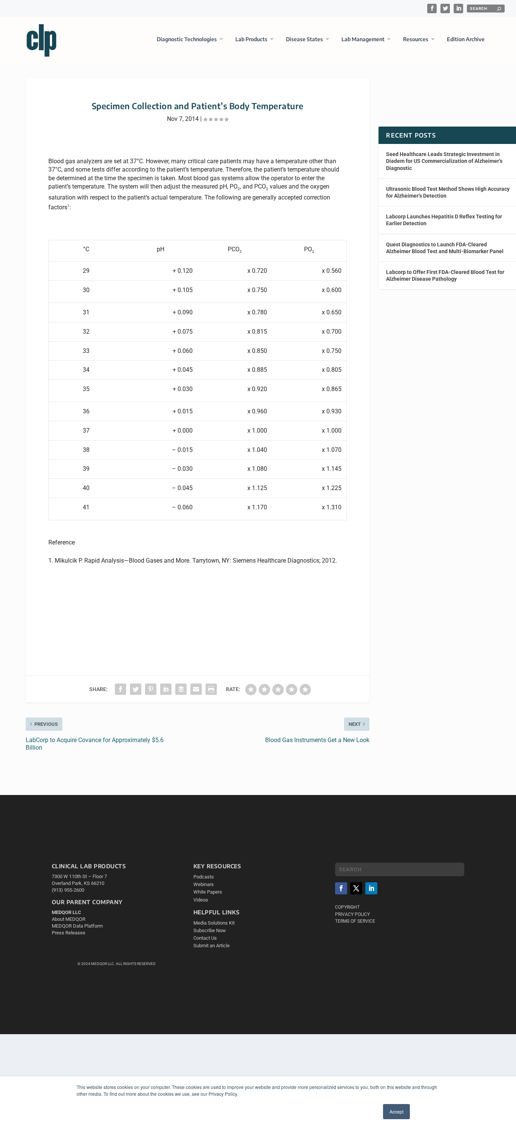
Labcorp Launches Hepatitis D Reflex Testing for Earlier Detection (444, 219)
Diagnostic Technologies (187, 39)
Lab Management (363, 39)
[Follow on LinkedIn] (371, 888)
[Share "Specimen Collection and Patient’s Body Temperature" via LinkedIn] (165, 689)
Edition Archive (466, 39)
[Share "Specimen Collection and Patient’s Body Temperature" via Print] (211, 689)
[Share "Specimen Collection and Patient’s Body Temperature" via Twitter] (135, 689)
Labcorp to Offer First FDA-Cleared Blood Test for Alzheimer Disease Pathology (445, 275)
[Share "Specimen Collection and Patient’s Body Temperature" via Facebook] (120, 689)
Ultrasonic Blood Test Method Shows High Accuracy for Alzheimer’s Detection (448, 192)
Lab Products (251, 39)
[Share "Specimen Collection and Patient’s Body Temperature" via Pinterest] (150, 689)
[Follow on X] (356, 888)
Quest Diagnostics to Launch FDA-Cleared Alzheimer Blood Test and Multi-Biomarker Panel (445, 247)
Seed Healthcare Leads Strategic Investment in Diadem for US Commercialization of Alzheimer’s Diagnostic (444, 161)
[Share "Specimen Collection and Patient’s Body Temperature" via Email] (196, 689)
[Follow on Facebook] (341, 888)
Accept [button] (396, 1111)
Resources (415, 39)
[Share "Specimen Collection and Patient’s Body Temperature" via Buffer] (180, 689)
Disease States (304, 39)
